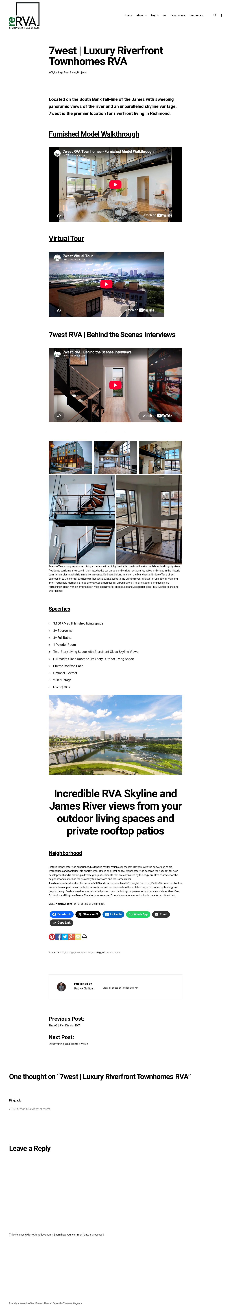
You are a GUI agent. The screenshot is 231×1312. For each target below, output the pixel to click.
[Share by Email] (78, 937)
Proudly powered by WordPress (25, 1303)
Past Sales (70, 72)
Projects (82, 72)
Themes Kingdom (72, 1303)
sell (165, 15)
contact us (196, 15)
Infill (51, 72)
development (113, 952)
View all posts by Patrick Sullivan (120, 987)
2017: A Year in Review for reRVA (30, 1109)
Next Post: (68, 1039)
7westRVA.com (63, 903)
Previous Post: (67, 1021)
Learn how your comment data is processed (79, 1234)
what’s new (178, 15)
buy (153, 15)
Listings (58, 72)
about (140, 15)
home (128, 15)
